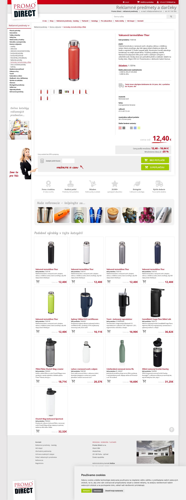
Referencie (39, 460)
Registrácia (39, 463)
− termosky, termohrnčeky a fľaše (20, 62)
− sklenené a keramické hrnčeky (20, 51)
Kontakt (140, 21)
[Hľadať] (171, 16)
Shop (51, 21)
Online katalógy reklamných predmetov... (19, 112)
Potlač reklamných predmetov (46, 457)
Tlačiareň (85, 21)
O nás (45, 21)
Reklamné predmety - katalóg (68, 21)
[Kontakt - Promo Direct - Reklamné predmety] (155, 463)
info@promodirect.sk (154, 11)
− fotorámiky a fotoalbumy (18, 58)
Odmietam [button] (97, 491)
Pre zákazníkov (106, 21)
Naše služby (119, 21)
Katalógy (94, 21)
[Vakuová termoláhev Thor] (74, 87)
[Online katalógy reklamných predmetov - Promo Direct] (20, 139)
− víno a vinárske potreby (18, 64)
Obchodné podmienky (43, 451)
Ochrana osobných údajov (44, 454)
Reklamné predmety (18, 25)
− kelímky (13, 67)
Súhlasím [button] (86, 491)
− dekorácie (13, 49)
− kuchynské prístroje (16, 55)
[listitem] (120, 127)
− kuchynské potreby (16, 53)
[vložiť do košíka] (37, 281)
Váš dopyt (130, 21)
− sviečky (12, 46)
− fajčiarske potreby (16, 60)
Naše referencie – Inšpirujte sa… (61, 203)
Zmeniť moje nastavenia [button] (114, 491)
